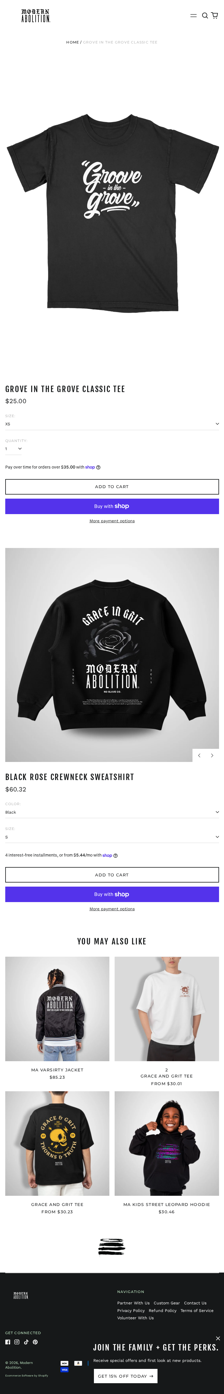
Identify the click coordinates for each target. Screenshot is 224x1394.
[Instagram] (17, 1342)
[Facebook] (7, 1342)
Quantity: (16, 440)
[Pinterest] (35, 1342)
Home (72, 42)
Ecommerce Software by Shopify (26, 1375)
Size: (10, 416)
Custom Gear (167, 1303)
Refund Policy (162, 1310)
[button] (205, 15)
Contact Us (195, 1303)
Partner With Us (133, 1303)
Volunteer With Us (135, 1317)
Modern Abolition (19, 1365)
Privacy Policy (131, 1310)
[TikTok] (26, 1342)
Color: (13, 804)
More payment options (112, 520)
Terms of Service (197, 1310)
